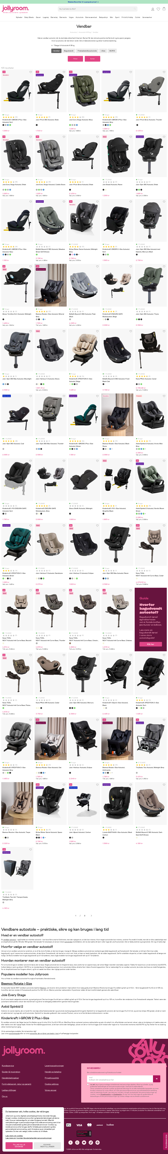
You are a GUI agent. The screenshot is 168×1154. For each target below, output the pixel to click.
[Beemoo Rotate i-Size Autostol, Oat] (41, 319)
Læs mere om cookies (14, 1136)
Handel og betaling (53, 1072)
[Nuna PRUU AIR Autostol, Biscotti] (39, 708)
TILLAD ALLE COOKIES (19, 1146)
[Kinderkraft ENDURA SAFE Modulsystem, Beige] (103, 319)
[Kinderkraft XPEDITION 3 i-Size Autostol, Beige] (70, 384)
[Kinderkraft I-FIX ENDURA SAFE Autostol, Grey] (5, 513)
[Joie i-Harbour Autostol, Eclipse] (70, 773)
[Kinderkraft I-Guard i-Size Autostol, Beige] (104, 708)
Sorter (92, 59)
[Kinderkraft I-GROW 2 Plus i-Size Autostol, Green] (10, 125)
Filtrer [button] (75, 59)
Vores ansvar (50, 1090)
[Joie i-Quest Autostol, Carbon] (70, 837)
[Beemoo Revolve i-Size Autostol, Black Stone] (5, 837)
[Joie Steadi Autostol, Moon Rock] (106, 190)
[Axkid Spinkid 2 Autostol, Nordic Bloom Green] (139, 449)
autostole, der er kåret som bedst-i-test (44, 1034)
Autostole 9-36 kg (84, 32)
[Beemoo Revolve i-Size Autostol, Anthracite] (8, 837)
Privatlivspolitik (52, 1078)
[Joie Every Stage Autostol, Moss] (70, 125)
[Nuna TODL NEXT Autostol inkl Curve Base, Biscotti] (3, 643)
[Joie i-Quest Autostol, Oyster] (72, 837)
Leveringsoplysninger (54, 1065)
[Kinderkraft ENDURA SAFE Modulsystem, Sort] (108, 319)
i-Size (103, 51)
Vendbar (95, 32)
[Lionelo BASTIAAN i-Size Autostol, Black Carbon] (103, 837)
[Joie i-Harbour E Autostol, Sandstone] (39, 384)
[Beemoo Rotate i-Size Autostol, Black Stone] (39, 319)
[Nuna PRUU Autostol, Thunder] (139, 384)
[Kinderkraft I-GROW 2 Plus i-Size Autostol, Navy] (8, 125)
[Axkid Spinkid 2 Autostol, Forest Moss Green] (143, 449)
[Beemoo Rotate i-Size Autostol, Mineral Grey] (37, 319)
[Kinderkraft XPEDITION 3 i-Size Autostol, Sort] (74, 384)
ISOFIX (112, 51)
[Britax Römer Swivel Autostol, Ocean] (74, 254)
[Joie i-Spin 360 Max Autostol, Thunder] (5, 384)
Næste (91, 915)
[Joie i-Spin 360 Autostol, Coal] (3, 449)
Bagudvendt (68, 51)
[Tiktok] (91, 1142)
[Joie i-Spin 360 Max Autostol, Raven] (8, 384)
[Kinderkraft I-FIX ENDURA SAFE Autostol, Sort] (3, 513)
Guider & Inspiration (11, 1072)
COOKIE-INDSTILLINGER (47, 1146)
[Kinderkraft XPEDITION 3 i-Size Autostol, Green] (72, 384)
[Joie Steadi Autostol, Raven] (103, 190)
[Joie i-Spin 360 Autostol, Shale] (137, 190)
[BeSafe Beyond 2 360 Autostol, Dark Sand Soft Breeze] (137, 837)
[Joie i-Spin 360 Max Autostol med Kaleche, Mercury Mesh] (137, 254)
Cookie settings (52, 1084)
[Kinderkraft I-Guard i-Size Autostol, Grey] (106, 708)
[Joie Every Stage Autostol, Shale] (72, 125)
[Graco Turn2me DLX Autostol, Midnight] (3, 319)
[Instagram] (77, 1142)
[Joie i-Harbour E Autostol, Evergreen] (43, 384)
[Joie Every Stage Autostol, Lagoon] (77, 125)
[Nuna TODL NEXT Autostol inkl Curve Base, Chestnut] (70, 643)
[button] (158, 9)
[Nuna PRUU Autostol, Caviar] (137, 384)
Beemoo (43, 988)
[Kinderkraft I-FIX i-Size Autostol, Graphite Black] (103, 513)
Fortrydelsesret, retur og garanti (16, 1084)
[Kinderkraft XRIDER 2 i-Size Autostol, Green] (108, 254)
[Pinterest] (97, 1142)
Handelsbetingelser (10, 1078)
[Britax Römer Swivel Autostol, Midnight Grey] (70, 254)
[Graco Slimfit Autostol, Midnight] (70, 513)
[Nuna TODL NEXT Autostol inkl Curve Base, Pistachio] (3, 708)
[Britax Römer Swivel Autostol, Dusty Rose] (72, 254)
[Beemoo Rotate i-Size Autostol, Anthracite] (43, 319)
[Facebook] (70, 1142)
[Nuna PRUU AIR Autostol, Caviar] (41, 708)
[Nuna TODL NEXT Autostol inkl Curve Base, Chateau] (103, 643)
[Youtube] (84, 1142)
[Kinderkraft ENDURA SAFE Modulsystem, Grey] (106, 319)
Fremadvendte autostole (87, 51)
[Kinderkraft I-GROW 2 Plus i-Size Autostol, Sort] (3, 125)
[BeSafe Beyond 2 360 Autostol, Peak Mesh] (70, 319)
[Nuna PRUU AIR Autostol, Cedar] (37, 708)
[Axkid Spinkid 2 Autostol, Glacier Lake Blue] (141, 449)
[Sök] (135, 8)
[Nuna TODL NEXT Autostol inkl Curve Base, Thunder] (37, 643)
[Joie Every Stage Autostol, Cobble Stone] (74, 125)
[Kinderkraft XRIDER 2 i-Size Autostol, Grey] (106, 254)
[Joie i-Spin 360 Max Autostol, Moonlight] (3, 384)
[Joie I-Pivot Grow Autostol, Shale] (137, 125)
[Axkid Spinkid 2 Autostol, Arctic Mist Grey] (137, 449)
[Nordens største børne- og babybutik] (15, 8)
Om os (5, 1096)
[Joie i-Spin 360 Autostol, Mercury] (141, 190)
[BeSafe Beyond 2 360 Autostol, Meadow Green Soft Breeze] (37, 254)
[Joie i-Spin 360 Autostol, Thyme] (139, 190)
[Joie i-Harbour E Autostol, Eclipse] (41, 384)
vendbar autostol (9, 940)
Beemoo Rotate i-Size (16, 984)
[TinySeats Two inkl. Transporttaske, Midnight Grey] (3, 902)
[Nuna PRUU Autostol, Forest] (141, 384)
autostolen (68, 942)
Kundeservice (8, 1065)
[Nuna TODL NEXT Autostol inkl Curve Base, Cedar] (137, 578)
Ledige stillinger (9, 1090)
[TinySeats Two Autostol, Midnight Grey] (137, 773)
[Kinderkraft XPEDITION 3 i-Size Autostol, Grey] (77, 384)
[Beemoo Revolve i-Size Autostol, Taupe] (3, 837)
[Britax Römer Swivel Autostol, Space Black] (77, 254)
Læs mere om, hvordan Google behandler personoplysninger (29, 1138)
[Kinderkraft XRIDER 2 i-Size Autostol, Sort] (103, 254)
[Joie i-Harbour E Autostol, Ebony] (37, 384)
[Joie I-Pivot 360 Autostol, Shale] (37, 125)
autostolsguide (14, 1034)
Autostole (73, 32)
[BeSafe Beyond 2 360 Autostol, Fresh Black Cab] (103, 384)
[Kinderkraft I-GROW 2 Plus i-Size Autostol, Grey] (5, 125)
